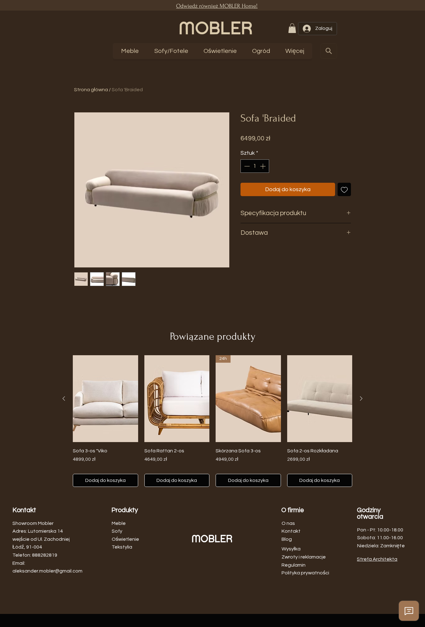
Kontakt (291, 531)
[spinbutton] (255, 166)
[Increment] (263, 166)
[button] (292, 28)
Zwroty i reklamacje (304, 556)
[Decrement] (246, 166)
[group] (212, 421)
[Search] (328, 51)
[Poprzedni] (64, 398)
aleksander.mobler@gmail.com (47, 570)
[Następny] (361, 398)
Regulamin (294, 565)
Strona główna (91, 89)
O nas (288, 523)
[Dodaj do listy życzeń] (344, 189)
